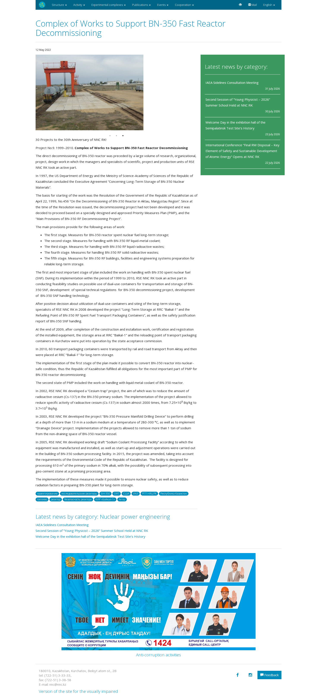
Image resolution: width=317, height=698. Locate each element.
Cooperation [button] (183, 5)
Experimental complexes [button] (107, 5)
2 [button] (116, 136)
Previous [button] (32, 92)
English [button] (268, 5)
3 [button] (123, 136)
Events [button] (161, 5)
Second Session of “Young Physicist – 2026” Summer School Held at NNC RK (92, 530)
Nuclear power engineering (135, 516)
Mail (254, 5)
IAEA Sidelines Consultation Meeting (232, 82)
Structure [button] (58, 5)
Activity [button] (78, 5)
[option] (116, 92)
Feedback (271, 675)
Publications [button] (140, 5)
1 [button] (110, 136)
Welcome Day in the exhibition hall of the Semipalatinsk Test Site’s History (90, 536)
